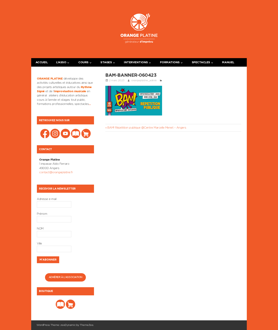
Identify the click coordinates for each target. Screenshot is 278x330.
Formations (170, 62)
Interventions (136, 62)
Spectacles (201, 62)
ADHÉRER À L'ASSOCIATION (65, 277)
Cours (83, 62)
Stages (106, 62)
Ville (39, 243)
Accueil (42, 62)
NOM (40, 228)
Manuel (228, 62)
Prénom (42, 213)
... (90, 104)
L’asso (61, 62)
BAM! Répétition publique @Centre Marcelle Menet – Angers (146, 127)
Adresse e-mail (46, 199)
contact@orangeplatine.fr (56, 172)
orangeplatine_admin (144, 80)
